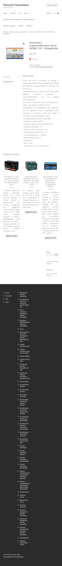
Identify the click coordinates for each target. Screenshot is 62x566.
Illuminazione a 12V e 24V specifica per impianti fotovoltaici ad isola (24, 336)
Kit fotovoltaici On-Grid (24, 390)
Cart (20, 13)
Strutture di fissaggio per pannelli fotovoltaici (24, 521)
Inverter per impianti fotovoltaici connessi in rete (25, 375)
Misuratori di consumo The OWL (24, 440)
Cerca (48, 252)
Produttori (29, 26)
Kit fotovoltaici (24, 381)
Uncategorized (24, 538)
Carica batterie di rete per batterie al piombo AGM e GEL (24, 303)
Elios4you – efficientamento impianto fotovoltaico (25, 323)
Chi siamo (13, 13)
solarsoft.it (20, 557)
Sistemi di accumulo (23, 506)
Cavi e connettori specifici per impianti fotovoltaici (23, 313)
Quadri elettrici (24, 492)
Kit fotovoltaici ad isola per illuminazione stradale (24, 410)
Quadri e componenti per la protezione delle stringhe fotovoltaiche (25, 485)
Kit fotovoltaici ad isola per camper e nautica (24, 402)
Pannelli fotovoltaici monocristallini (24, 459)
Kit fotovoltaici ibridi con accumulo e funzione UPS (24, 426)
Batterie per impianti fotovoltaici (18, 32)
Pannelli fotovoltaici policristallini (24, 466)
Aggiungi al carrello (11, 236)
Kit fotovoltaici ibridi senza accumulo (24, 434)
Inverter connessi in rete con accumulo (25, 351)
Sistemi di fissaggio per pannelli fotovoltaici (24, 512)
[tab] (11, 77)
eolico (21, 329)
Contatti (20, 26)
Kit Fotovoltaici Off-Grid (24, 385)
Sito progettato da (9, 557)
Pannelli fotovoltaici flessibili (23, 452)
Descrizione (7, 77)
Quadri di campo (23, 496)
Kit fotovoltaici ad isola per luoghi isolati (24, 418)
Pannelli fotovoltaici (23, 446)
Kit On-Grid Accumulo (23, 395)
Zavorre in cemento (9, 26)
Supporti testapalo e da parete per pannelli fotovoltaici (24, 530)
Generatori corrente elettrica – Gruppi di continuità (19, 19)
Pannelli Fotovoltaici (16, 5)
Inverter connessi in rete (25, 345)
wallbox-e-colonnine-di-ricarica (24, 542)
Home (5, 13)
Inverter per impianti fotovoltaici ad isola (24, 367)
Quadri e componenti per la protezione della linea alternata (25, 474)
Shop (26, 13)
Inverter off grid (24, 356)
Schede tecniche (8, 82)
